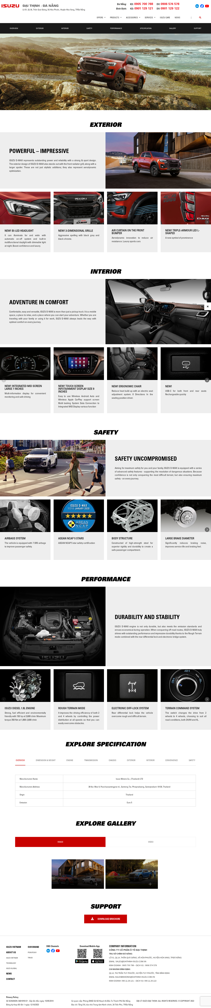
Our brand (33, 947)
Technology (11, 963)
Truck (30, 958)
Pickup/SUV (32, 952)
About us (11, 952)
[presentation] (4, 222)
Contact (10, 979)
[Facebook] (202, 5)
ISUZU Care (165, 17)
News (177, 17)
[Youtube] (207, 5)
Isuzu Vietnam (13, 947)
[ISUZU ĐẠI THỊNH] (10, 5)
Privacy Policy (12, 997)
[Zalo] (197, 5)
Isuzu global (11, 968)
